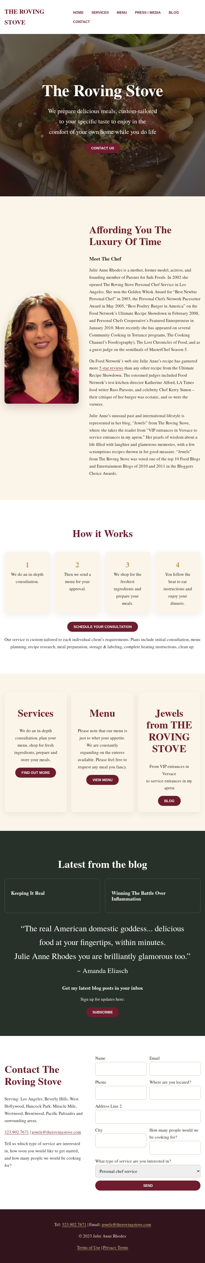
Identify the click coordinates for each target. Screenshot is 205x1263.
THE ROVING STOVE (24, 17)
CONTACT (81, 22)
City (99, 1130)
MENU (122, 12)
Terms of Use (88, 1247)
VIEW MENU (102, 780)
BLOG (174, 12)
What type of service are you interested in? (133, 1161)
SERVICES (100, 12)
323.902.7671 (16, 1132)
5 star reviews (111, 368)
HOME (78, 12)
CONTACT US (102, 148)
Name (100, 1058)
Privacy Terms (115, 1247)
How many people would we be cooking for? (174, 1133)
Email (155, 1058)
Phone (100, 1082)
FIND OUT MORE (36, 773)
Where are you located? (170, 1082)
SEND (148, 1186)
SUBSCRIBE (102, 1012)
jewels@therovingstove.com (56, 1132)
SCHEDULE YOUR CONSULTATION (103, 627)
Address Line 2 (108, 1106)
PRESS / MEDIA (148, 12)
